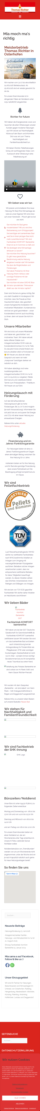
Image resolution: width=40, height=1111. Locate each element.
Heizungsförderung (12, 931)
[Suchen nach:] (18, 915)
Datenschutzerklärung (19, 1084)
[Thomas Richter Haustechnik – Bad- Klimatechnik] (20, 7)
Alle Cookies (20, 1098)
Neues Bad (25, 702)
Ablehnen (20, 1104)
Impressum (20, 1088)
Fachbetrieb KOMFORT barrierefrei (20, 623)
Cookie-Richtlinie (9, 1108)
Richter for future (20, 116)
